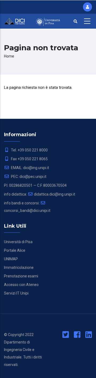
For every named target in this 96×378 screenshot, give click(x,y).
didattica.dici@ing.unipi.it (54, 194)
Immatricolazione (19, 267)
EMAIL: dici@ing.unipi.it (29, 168)
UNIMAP (11, 259)
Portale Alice (14, 250)
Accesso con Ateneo (21, 284)
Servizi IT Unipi (16, 293)
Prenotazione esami (21, 276)
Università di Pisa (18, 242)
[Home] (16, 20)
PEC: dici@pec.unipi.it (28, 176)
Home (9, 56)
